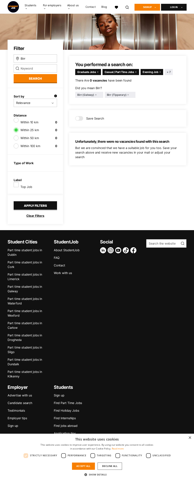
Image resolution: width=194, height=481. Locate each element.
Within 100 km (30, 146)
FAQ (56, 258)
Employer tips (17, 418)
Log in (174, 7)
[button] (97, 474)
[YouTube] (119, 250)
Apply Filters (35, 206)
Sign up (13, 426)
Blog (104, 6)
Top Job (26, 187)
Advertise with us (20, 395)
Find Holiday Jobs (66, 410)
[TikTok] (126, 250)
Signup (147, 7)
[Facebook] (134, 250)
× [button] (189, 437)
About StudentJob (67, 250)
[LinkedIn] (104, 250)
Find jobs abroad (65, 426)
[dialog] (97, 457)
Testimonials (16, 410)
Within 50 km (29, 138)
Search (35, 78)
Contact (90, 6)
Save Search (95, 118)
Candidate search (20, 403)
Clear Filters (35, 216)
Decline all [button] (109, 466)
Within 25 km (29, 130)
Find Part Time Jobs (68, 403)
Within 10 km (29, 122)
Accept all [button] (83, 466)
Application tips (65, 433)
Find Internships (65, 418)
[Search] (127, 7)
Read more (118, 448)
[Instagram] (111, 250)
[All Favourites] (116, 7)
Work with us (63, 273)
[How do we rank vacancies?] (55, 96)
